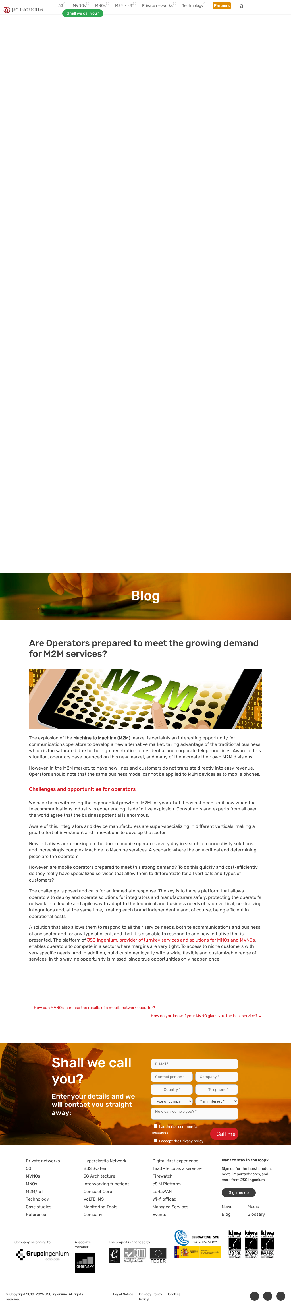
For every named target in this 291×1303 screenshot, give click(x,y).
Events (159, 1214)
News (227, 1206)
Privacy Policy (150, 1294)
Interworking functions (107, 1183)
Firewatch (162, 1176)
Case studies (38, 1206)
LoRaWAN (162, 1191)
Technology (37, 1199)
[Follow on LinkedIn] (254, 1296)
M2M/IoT (34, 1191)
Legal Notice (123, 1294)
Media (253, 1206)
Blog (226, 1214)
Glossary (256, 1214)
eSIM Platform (167, 1183)
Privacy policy (191, 1141)
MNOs (31, 1183)
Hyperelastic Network (105, 1160)
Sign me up (239, 1192)
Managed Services (170, 1206)
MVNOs (33, 1176)
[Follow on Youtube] (280, 1296)
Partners (222, 5)
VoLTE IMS (94, 1199)
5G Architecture (99, 1176)
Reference (36, 1214)
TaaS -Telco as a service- (177, 1168)
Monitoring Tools (100, 1206)
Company (93, 1214)
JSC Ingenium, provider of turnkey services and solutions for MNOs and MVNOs (171, 940)
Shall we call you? (83, 13)
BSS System (95, 1168)
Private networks (43, 1160)
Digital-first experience (175, 1160)
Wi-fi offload (164, 1199)
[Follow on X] (267, 1296)
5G (28, 1168)
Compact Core (98, 1191)
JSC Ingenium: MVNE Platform (106, 993)
